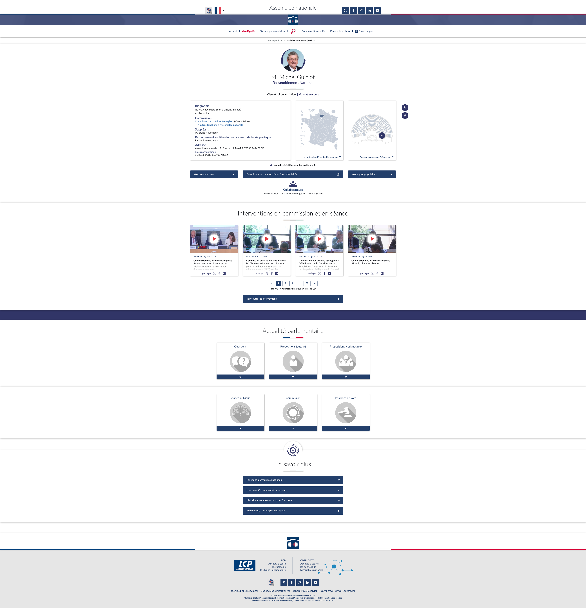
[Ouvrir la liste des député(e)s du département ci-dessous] (319, 130)
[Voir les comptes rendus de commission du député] (293, 412)
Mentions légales (251, 598)
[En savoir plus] (293, 361)
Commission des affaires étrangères (214, 121)
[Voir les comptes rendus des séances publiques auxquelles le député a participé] (240, 412)
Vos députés (274, 40)
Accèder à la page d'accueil (293, 19)
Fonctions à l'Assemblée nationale (293, 480)
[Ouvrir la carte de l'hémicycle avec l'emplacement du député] (372, 130)
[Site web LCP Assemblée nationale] (262, 565)
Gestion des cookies (333, 598)
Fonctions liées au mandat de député (293, 490)
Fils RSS (320, 598)
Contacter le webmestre (304, 598)
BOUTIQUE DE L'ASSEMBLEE (244, 591)
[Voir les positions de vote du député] (346, 412)
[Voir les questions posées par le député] (240, 361)
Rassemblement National (293, 83)
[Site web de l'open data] (323, 565)
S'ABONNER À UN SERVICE (305, 591)
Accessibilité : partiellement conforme (276, 598)
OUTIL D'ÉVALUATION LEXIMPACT (337, 591)
